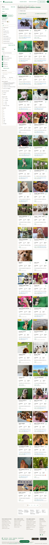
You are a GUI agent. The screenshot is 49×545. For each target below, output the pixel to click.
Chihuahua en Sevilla (30, 524)
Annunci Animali (5, 539)
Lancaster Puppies (12, 539)
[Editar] (15, 49)
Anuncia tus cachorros (41, 530)
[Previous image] (35, 118)
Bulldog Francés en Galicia (31, 525)
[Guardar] (30, 31)
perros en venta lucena (20, 513)
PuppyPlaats (15, 538)
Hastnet (10, 538)
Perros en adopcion (29, 529)
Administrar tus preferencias (13, 543)
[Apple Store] (43, 539)
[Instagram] (42, 535)
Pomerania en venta (5, 524)
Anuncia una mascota (32, 1)
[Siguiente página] (40, 505)
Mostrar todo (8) (6, 68)
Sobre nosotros (42, 520)
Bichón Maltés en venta (6, 521)
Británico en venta (17, 521)
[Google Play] (35, 539)
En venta (4, 15)
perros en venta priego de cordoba (26, 511)
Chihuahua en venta (5, 520)
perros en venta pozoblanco (44, 511)
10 (37, 505)
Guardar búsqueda (23, 13)
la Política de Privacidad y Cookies (27, 542)
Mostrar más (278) (11, 45)
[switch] (8, 21)
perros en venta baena (32, 511)
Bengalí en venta (17, 524)
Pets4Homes (6, 538)
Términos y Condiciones (18, 542)
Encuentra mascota (23, 1)
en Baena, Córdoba (35, 7)
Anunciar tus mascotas (41, 527)
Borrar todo (13, 6)
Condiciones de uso (42, 525)
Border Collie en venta (6, 525)
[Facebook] (40, 535)
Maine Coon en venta (17, 525)
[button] (40, 117)
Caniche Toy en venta (5, 528)
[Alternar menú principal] (1, 2)
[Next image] (46, 118)
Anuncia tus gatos (42, 531)
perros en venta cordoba (20, 511)
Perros (3, 11)
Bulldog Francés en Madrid (31, 521)
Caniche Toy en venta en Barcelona (30, 527)
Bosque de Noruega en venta (19, 520)
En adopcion (10, 15)
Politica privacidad (42, 521)
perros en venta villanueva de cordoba (38, 511)
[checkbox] (2, 28)
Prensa (40, 524)
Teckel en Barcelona (29, 520)
